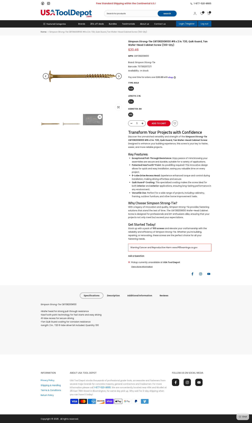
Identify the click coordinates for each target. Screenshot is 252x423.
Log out (204, 23)
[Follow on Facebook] (192, 274)
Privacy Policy (47, 380)
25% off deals (97, 23)
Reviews (164, 295)
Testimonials (128, 23)
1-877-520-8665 (202, 3)
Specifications (91, 295)
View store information (142, 266)
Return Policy (47, 395)
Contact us (160, 23)
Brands (81, 23)
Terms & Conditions (51, 390)
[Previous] (46, 76)
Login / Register (187, 23)
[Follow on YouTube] (208, 274)
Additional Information (139, 295)
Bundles (113, 23)
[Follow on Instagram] (200, 274)
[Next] (119, 76)
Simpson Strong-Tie (145, 62)
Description (113, 295)
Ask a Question (136, 255)
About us (144, 23)
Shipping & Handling (51, 385)
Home (44, 31)
